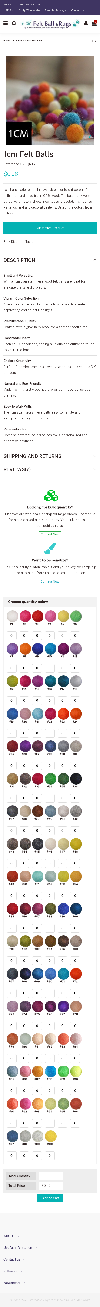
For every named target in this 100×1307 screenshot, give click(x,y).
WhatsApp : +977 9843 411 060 (22, 4)
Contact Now (50, 534)
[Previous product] (93, 40)
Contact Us (78, 10)
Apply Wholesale (29, 10)
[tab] (50, 260)
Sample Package (56, 10)
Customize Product (50, 228)
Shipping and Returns (32, 456)
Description (19, 260)
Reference (11, 164)
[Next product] (96, 40)
